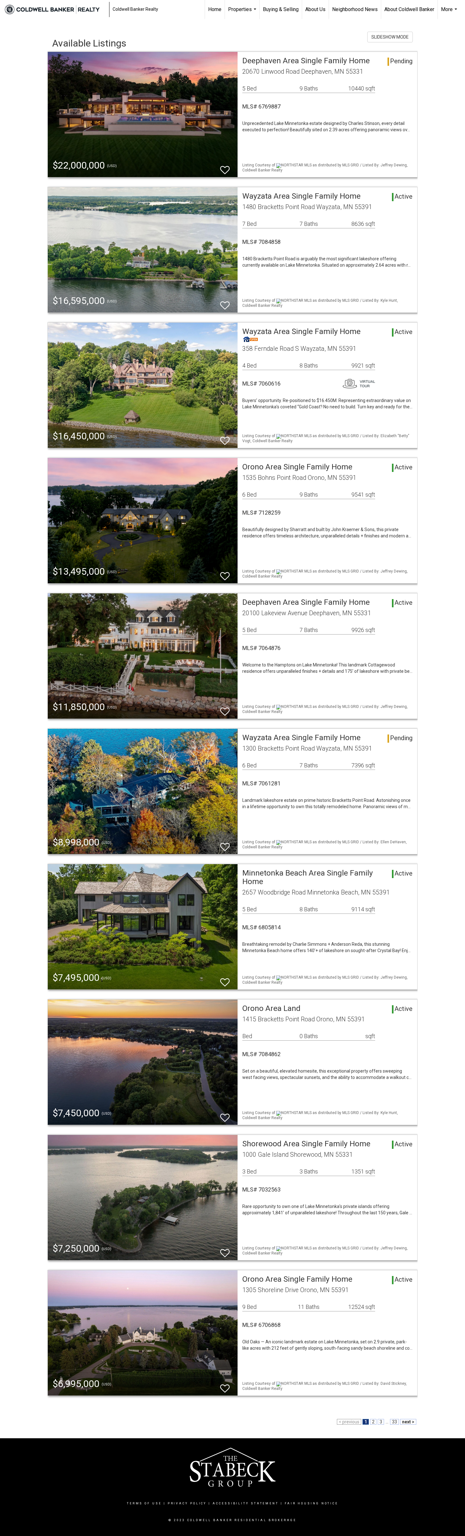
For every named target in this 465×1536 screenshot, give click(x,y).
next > (408, 1421)
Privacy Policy (187, 1503)
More (450, 12)
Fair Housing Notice (311, 1503)
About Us (315, 9)
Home (214, 9)
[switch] (225, 167)
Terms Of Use (144, 1503)
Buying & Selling (281, 9)
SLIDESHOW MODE (390, 37)
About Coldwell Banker (409, 9)
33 (394, 1421)
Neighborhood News (355, 9)
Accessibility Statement (246, 1503)
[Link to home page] (55, 9)
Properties (243, 12)
